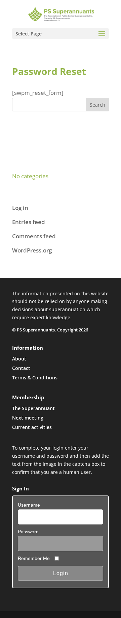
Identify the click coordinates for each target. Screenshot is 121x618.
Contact (21, 368)
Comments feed (34, 236)
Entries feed (28, 222)
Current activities (32, 427)
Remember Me (34, 558)
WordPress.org (32, 250)
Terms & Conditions (34, 377)
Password (28, 531)
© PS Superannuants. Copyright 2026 (50, 330)
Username (29, 505)
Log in (20, 208)
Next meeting (27, 417)
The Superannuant (33, 408)
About (19, 358)
